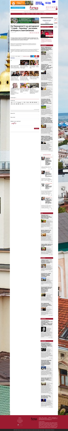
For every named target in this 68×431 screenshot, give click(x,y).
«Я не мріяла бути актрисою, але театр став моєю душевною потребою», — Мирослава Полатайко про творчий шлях (46, 323)
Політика (44, 13)
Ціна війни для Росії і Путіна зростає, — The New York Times (46, 396)
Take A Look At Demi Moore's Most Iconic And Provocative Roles (15, 66)
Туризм (38, 11)
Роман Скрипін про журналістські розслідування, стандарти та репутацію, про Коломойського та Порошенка (46, 40)
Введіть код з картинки (16, 121)
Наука (30, 11)
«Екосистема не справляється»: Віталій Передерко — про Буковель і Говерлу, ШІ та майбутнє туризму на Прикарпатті (46, 67)
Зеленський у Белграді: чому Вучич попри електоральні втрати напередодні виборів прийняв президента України (46, 363)
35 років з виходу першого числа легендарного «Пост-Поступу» (48, 186)
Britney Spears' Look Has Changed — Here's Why (34, 66)
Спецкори (19, 422)
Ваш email (13, 117)
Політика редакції (20, 420)
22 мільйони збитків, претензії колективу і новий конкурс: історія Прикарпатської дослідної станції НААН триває (46, 102)
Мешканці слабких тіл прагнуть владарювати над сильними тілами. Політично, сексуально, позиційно (48, 161)
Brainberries (15, 69)
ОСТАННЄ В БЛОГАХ (47, 154)
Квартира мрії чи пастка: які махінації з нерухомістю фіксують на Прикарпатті (46, 84)
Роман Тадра (47, 171)
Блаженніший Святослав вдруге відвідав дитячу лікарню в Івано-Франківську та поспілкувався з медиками (46, 289)
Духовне (42, 11)
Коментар (13, 100)
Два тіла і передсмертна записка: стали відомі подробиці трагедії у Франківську (34, 91)
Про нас (20, 417)
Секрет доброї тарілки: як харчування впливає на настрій (46, 245)
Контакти (19, 418)
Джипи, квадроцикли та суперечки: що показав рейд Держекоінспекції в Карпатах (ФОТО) (46, 49)
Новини (23, 13)
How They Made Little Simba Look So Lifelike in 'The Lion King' (34, 77)
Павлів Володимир (48, 183)
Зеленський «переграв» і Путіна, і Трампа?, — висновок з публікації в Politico (46, 379)
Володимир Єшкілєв (48, 156)
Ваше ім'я (13, 113)
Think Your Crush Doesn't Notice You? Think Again (24, 66)
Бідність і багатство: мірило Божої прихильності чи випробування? (48, 174)
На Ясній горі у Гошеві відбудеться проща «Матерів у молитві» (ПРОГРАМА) (46, 275)
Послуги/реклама (20, 421)
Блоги (33, 13)
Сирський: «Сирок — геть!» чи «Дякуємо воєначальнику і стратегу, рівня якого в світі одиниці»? (48, 200)
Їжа (27, 11)
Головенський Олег (48, 197)
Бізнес (36, 13)
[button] (12, 102)
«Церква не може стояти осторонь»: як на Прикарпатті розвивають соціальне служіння (46, 261)
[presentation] (12, 102)
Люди (25, 11)
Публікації (28, 13)
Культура (34, 11)
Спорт (40, 13)
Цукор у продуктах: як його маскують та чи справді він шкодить (46, 231)
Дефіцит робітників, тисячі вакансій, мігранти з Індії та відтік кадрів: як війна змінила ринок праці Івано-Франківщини (47, 138)
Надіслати (36, 128)
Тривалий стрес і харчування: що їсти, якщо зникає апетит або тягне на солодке (46, 217)
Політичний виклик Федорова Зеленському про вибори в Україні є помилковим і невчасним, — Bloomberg (46, 344)
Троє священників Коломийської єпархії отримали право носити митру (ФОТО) (46, 305)
